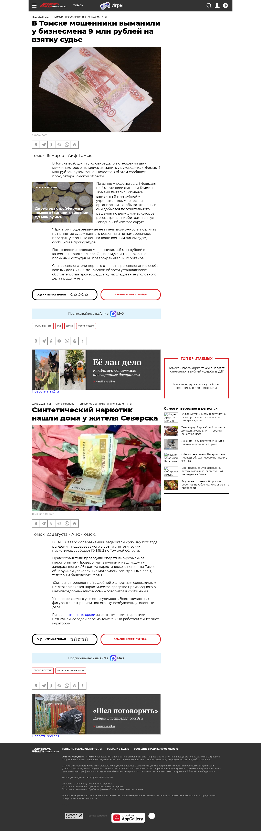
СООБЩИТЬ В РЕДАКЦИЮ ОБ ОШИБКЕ (156, 749)
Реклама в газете (118, 749)
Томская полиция (43, 513)
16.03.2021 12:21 (40, 16)
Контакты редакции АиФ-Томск (82, 749)
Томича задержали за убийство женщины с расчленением (196, 386)
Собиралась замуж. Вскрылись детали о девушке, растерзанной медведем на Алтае (202, 471)
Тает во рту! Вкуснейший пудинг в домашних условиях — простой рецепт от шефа (203, 430)
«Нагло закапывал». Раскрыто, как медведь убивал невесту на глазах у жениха (204, 457)
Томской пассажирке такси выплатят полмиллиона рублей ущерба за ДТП (196, 369)
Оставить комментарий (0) (130, 294)
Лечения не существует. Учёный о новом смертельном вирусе (202, 442)
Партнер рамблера (97, 815)
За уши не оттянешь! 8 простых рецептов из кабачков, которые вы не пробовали (205, 484)
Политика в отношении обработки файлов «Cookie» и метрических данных (102, 789)
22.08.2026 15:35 (41, 403)
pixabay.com (40, 134)
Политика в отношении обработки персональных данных (93, 786)
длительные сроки (79, 615)
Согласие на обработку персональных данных (87, 783)
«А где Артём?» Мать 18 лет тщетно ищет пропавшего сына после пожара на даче (203, 417)
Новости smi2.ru (45, 391)
